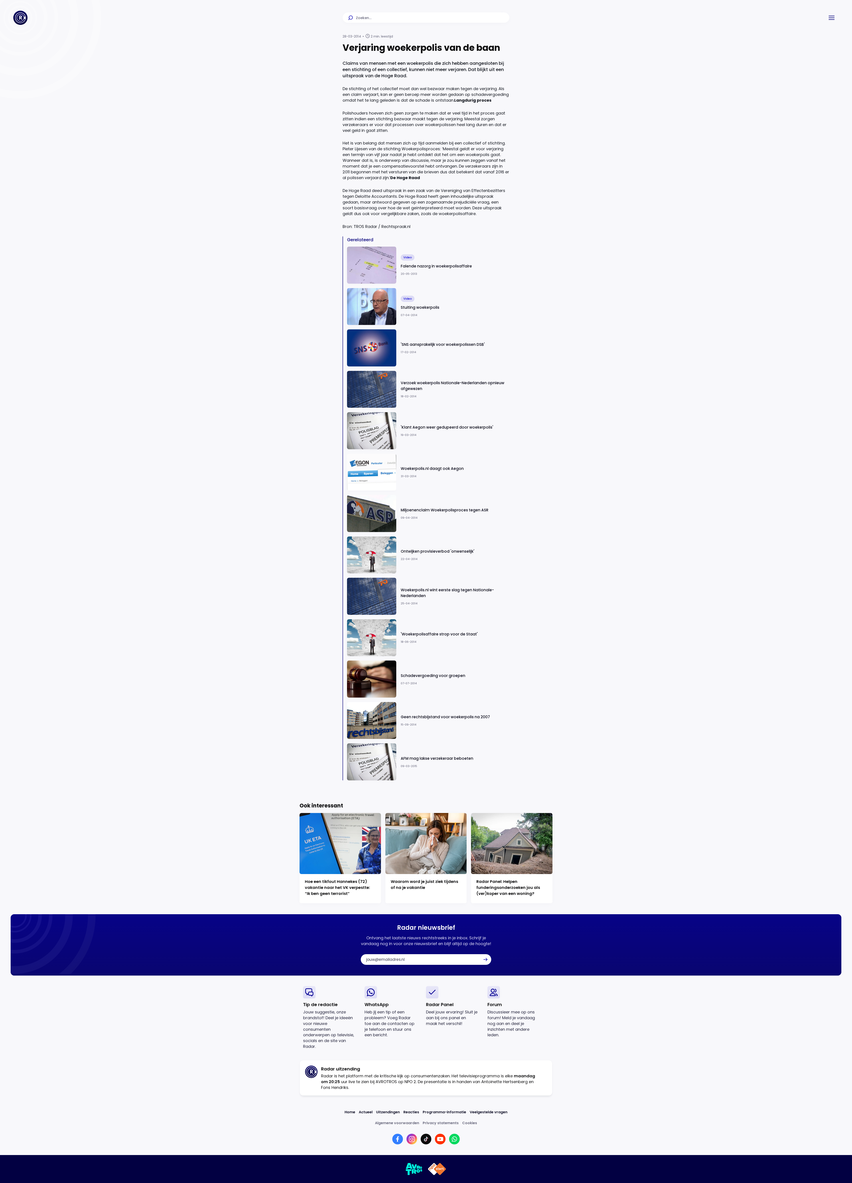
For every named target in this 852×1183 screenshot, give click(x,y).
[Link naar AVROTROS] (414, 1169)
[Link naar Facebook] (397, 1139)
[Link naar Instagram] (411, 1139)
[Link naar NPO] (437, 1169)
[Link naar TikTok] (426, 1139)
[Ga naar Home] (20, 18)
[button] (831, 18)
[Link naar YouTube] (440, 1139)
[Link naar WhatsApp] (454, 1139)
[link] (330, 1017)
